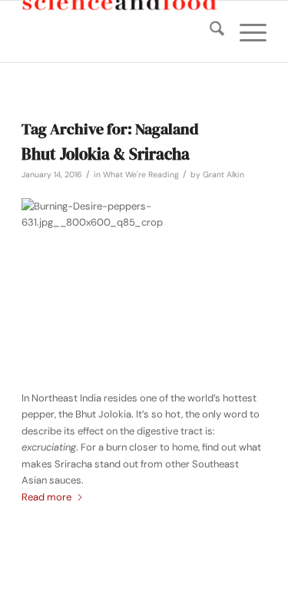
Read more (46, 496)
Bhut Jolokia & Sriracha (106, 154)
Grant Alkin (223, 175)
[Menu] (245, 31)
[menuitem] (209, 31)
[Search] (209, 31)
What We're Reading (141, 175)
